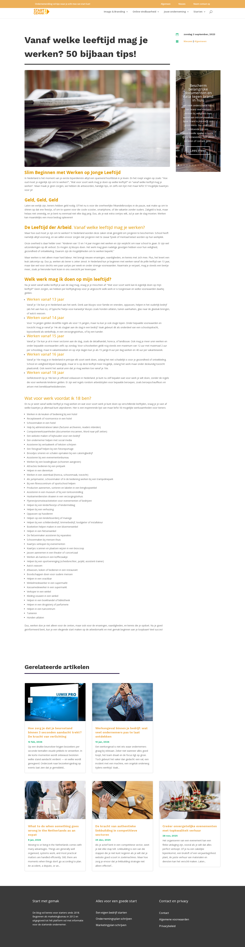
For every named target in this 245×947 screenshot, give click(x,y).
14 (215, 165)
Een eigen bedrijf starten (111, 912)
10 (203, 165)
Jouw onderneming (175, 11)
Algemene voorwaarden (174, 919)
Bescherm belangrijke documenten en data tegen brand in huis (198, 92)
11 (206, 165)
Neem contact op (202, 3)
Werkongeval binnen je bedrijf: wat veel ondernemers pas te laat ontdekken (121, 732)
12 (209, 165)
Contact (164, 913)
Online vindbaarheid (144, 11)
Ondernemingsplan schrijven (114, 919)
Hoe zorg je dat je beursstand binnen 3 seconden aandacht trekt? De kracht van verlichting (55, 732)
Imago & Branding (114, 11)
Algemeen (165, 3)
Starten (198, 11)
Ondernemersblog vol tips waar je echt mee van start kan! (62, 3)
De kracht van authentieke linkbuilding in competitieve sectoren (116, 830)
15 (218, 165)
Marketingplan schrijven (111, 925)
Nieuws (182, 3)
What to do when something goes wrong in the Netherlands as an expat (53, 830)
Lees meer (198, 150)
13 (212, 165)
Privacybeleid (167, 926)
